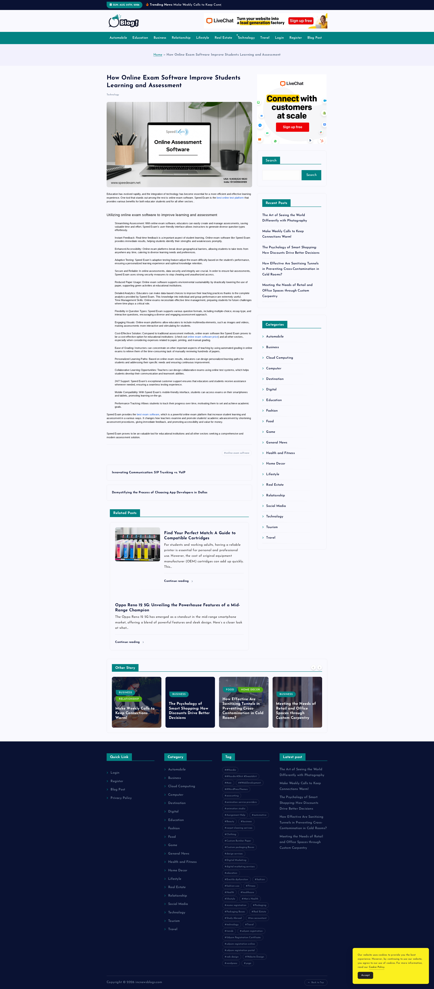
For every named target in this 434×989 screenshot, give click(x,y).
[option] (136, 707)
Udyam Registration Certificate (243, 943)
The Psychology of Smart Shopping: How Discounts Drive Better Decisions (299, 808)
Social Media (276, 511)
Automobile (118, 43)
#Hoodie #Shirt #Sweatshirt (241, 781)
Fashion (272, 416)
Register (295, 43)
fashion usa (232, 891)
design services (234, 859)
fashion (261, 885)
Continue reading (177, 586)
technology (232, 930)
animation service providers (241, 807)
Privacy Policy (121, 803)
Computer (273, 373)
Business (160, 43)
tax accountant (258, 923)
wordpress (231, 968)
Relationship (181, 43)
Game (270, 437)
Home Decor (275, 469)
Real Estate (223, 43)
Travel (264, 43)
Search (271, 166)
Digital (271, 394)
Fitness (251, 891)
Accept (365, 975)
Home (157, 60)
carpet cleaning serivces (239, 833)
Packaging (260, 910)
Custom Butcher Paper (238, 846)
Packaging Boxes (235, 917)
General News (276, 447)
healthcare (248, 897)
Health (230, 897)
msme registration (236, 910)
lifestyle (230, 904)
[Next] (319, 672)
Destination (275, 384)
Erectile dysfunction (237, 885)
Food (270, 426)
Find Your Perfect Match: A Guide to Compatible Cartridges (297, 718)
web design (232, 962)
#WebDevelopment (250, 788)
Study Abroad (234, 923)
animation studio (235, 814)
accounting (232, 801)
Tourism (272, 532)
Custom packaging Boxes (240, 852)
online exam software (237, 458)
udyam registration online (240, 949)
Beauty (230, 827)
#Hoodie (231, 775)
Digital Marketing (236, 865)
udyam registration (252, 936)
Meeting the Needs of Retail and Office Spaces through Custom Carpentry (287, 296)
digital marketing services (240, 872)
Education (140, 43)
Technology (246, 43)
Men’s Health (251, 904)
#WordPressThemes (237, 794)
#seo (229, 788)
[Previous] (313, 672)
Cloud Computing (279, 363)
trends (229, 936)
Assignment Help (235, 820)
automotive (260, 820)
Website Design (255, 962)
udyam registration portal (240, 955)
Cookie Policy (376, 967)
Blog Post (314, 43)
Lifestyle (202, 43)
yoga (248, 968)
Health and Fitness (280, 458)
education (231, 878)
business (247, 827)
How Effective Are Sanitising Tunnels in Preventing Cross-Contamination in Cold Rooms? (290, 274)
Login (279, 43)
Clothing (231, 839)
